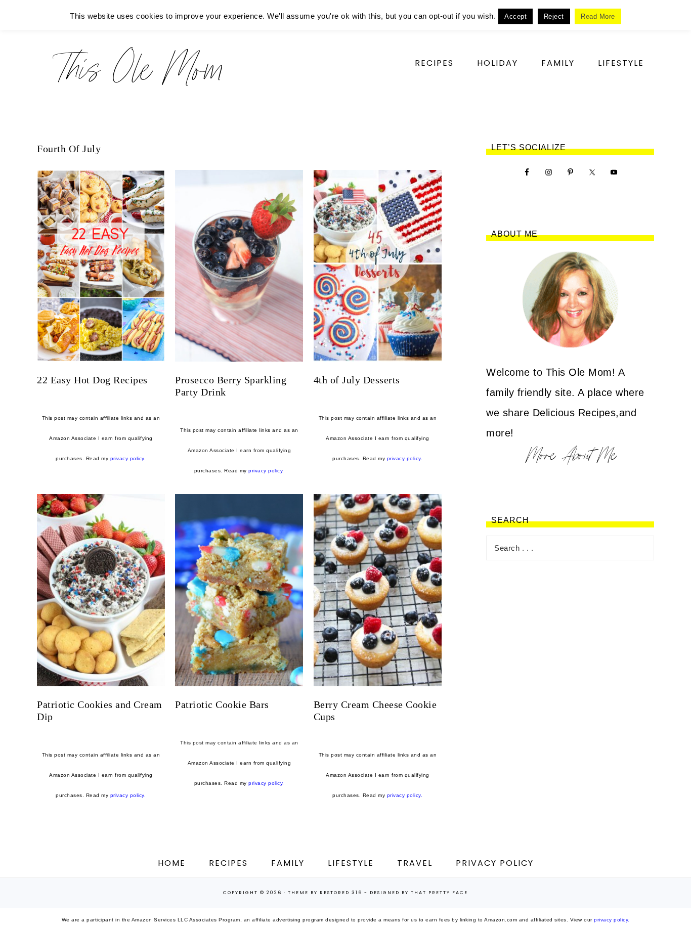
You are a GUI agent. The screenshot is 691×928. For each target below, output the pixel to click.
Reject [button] (554, 16)
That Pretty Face (439, 893)
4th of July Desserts (357, 379)
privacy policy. (128, 458)
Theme (298, 893)
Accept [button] (515, 16)
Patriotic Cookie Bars (222, 704)
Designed (385, 893)
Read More (598, 16)
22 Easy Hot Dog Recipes (92, 379)
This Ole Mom (138, 68)
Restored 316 (341, 893)
